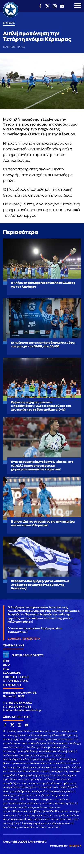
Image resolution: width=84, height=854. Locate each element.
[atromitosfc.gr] (10, 17)
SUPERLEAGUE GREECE (27, 655)
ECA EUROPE (12, 673)
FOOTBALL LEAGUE (16, 677)
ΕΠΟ (6, 661)
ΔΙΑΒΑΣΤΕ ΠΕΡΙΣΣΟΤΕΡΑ (24, 638)
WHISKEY (74, 845)
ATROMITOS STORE (15, 681)
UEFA (6, 665)
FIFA (6, 669)
